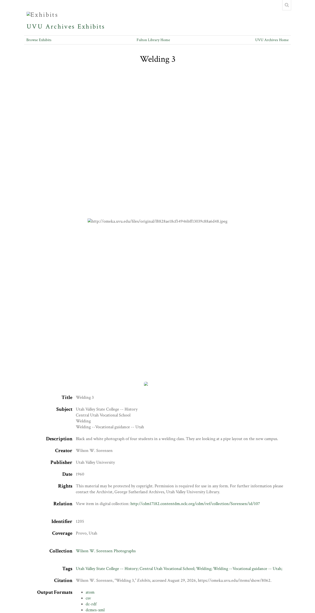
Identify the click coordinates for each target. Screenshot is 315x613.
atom (90, 592)
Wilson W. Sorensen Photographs (106, 551)
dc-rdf (91, 604)
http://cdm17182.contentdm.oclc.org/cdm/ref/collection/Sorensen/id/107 (195, 503)
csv (88, 598)
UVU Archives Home (272, 40)
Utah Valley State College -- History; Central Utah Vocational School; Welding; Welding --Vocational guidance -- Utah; (179, 568)
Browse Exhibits (38, 40)
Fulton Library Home (153, 40)
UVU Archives (51, 27)
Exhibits (91, 27)
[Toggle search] (286, 5)
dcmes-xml (95, 610)
